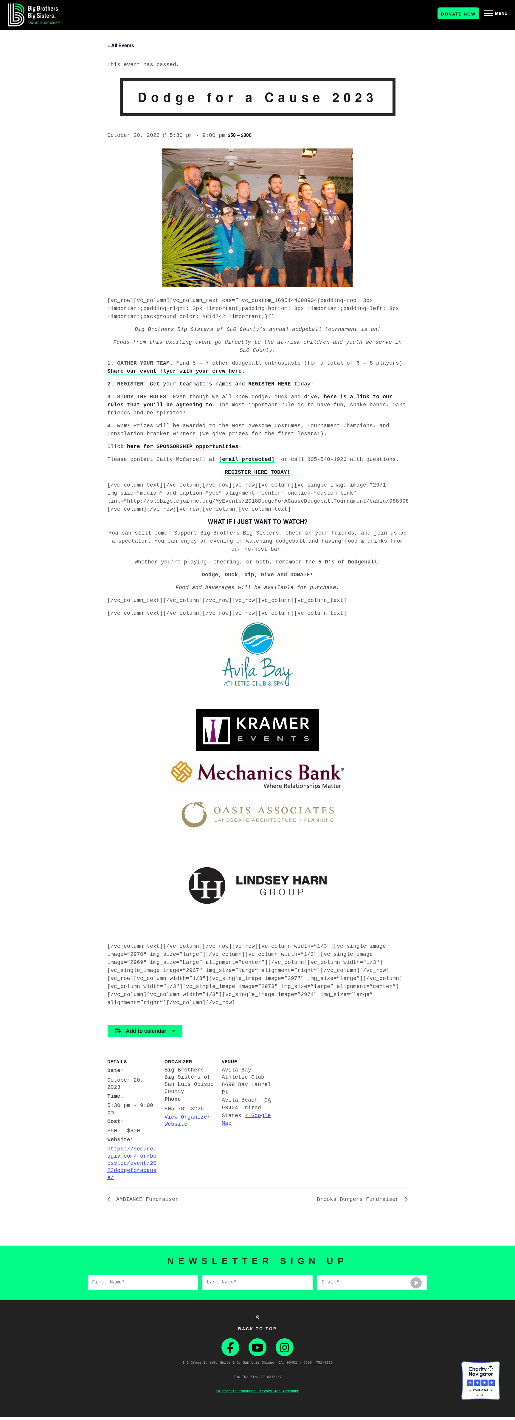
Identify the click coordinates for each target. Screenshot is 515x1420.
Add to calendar (146, 1031)
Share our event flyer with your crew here (174, 371)
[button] (495, 13)
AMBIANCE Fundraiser (146, 1199)
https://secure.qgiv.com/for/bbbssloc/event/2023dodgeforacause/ (131, 1163)
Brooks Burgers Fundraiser (359, 1199)
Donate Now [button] (458, 14)
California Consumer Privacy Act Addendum (257, 1391)
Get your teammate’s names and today (230, 384)
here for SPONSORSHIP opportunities (182, 447)
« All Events (120, 45)
